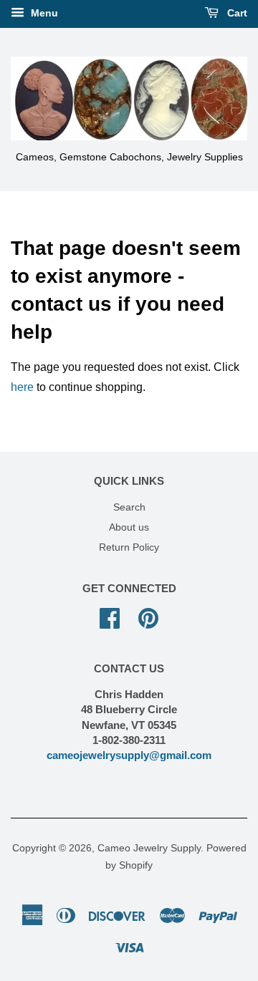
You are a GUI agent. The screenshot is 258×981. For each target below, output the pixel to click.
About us (129, 527)
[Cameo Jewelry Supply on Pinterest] (148, 617)
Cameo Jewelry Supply (149, 848)
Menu (43, 13)
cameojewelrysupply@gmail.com (129, 755)
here (22, 387)
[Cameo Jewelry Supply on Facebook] (109, 617)
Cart (235, 13)
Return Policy (129, 547)
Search (129, 507)
